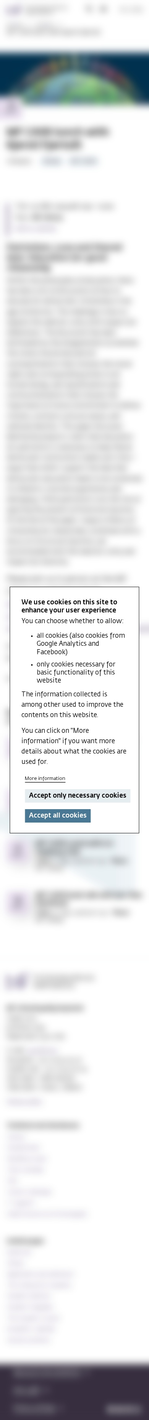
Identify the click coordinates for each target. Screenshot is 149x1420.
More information (45, 778)
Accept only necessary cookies (77, 796)
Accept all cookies (58, 816)
